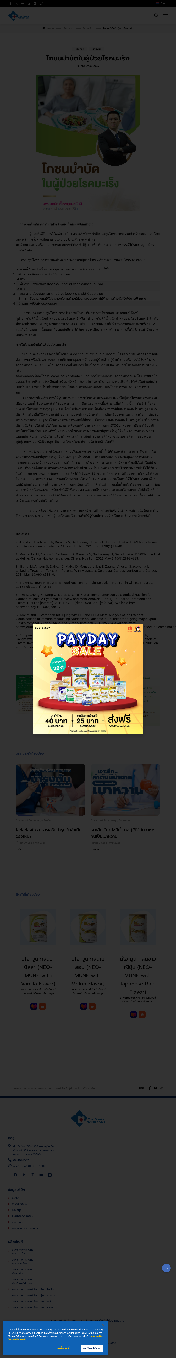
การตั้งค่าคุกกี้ (63, 1348)
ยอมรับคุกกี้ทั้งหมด (92, 1348)
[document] (88, 679)
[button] (138, 629)
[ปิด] (103, 1325)
